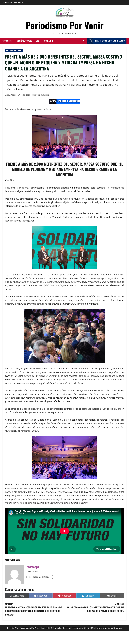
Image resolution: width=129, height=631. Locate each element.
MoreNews (102, 628)
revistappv (11, 95)
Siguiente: (95, 607)
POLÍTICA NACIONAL (14, 50)
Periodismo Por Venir (64, 25)
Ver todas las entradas (40, 577)
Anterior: (33, 609)
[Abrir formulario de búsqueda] (84, 40)
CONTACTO (48, 40)
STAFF (38, 40)
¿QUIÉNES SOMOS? (24, 40)
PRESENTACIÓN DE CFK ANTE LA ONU (110, 40)
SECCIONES (7, 40)
